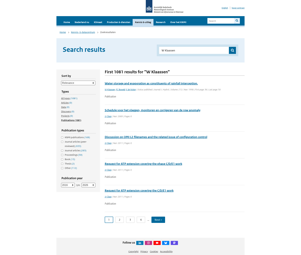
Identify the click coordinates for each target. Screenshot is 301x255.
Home (66, 22)
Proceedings (73, 154)
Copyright (133, 251)
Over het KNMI (178, 22)
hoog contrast (238, 8)
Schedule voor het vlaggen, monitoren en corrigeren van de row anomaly (152, 110)
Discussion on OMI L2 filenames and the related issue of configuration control (156, 137)
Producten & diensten (118, 22)
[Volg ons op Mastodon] (174, 243)
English (225, 8)
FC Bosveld (120, 89)
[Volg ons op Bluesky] (165, 243)
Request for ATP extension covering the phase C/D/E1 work (143, 164)
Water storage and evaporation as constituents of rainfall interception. (151, 83)
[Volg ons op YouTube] (157, 243)
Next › (158, 219)
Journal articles (75, 150)
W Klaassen (110, 89)
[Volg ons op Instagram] (148, 243)
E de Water (131, 89)
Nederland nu (82, 22)
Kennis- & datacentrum (83, 32)
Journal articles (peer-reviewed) (76, 144)
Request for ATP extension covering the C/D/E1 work (139, 190)
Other (71, 168)
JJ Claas (108, 116)
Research (161, 22)
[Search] (237, 21)
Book (70, 159)
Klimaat (98, 22)
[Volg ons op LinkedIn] (140, 243)
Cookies (154, 251)
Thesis (70, 163)
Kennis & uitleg (143, 22)
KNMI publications (77, 137)
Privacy (144, 251)
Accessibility (166, 251)
